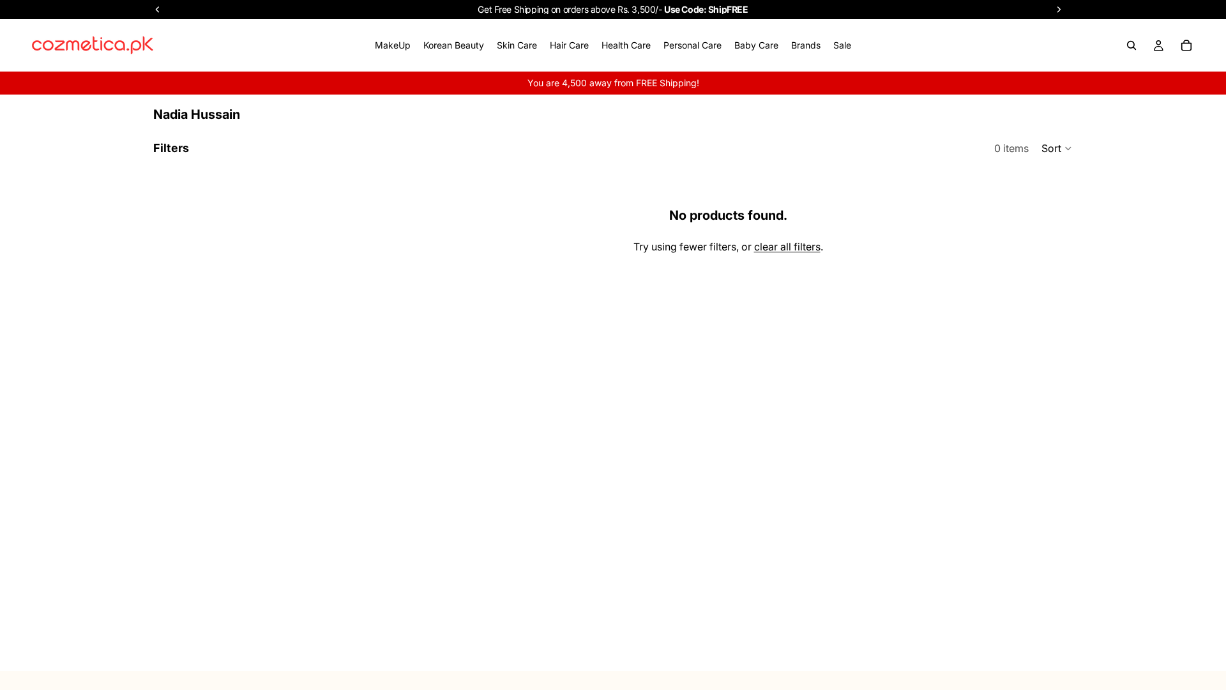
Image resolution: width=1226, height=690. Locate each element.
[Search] (1131, 45)
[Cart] (1186, 45)
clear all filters (787, 246)
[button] (1057, 148)
